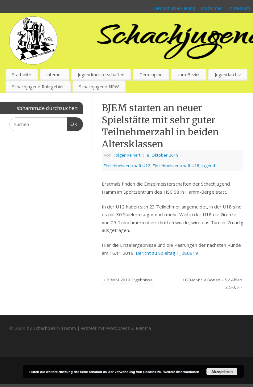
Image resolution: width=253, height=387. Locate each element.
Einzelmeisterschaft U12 (127, 165)
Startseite (21, 75)
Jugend (208, 165)
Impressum (239, 8)
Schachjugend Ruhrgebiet (38, 87)
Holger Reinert (126, 155)
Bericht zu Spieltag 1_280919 (167, 253)
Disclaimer (211, 8)
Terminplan (151, 75)
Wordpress (118, 328)
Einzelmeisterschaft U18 (176, 165)
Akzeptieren (222, 371)
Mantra (143, 328)
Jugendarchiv (228, 75)
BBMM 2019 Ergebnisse (128, 280)
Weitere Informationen (181, 371)
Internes (54, 75)
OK (72, 124)
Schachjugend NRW (99, 87)
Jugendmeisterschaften (101, 75)
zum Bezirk (188, 75)
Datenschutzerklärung (173, 8)
